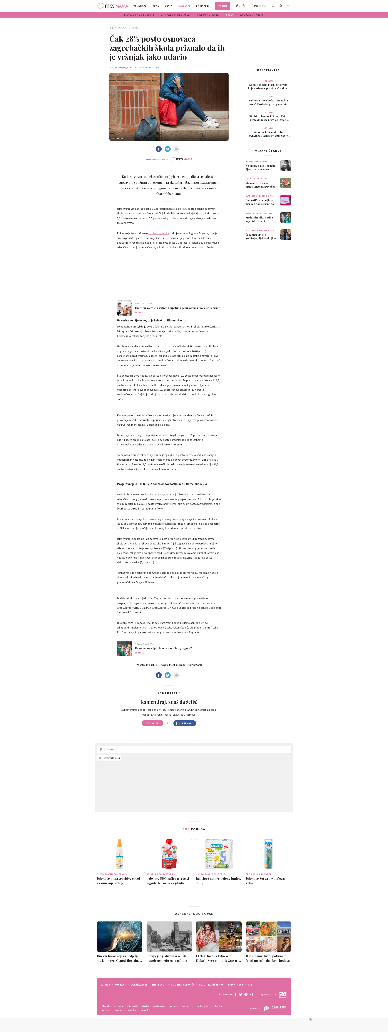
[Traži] (273, 6)
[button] (288, 6)
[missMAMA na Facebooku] (235, 994)
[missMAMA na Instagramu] (251, 994)
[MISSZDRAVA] (259, 6)
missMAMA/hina (123, 67)
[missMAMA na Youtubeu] (246, 994)
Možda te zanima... (144, 303)
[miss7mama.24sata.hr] (113, 6)
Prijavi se (152, 723)
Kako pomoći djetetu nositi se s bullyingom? (163, 648)
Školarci (122, 27)
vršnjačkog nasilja (158, 233)
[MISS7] (240, 6)
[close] (310, 1019)
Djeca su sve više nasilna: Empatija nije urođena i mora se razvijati (177, 308)
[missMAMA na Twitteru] (241, 994)
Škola (135, 27)
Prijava (187, 723)
